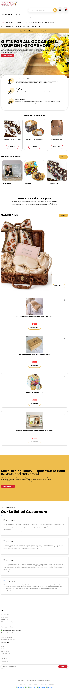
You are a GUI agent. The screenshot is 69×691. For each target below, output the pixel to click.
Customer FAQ (5, 615)
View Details (7, 41)
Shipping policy (5, 619)
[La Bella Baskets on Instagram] (41, 687)
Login (60, 9)
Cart (66, 8)
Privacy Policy (22, 684)
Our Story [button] (9, 23)
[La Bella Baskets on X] (26, 687)
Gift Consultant (43, 31)
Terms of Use (33, 684)
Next (56, 67)
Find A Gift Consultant (11, 15)
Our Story (3, 649)
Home (2, 23)
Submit (63, 666)
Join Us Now (7, 486)
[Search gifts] (55, 10)
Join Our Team (5, 651)
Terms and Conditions (47, 684)
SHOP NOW (11, 147)
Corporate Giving (35, 23)
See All (63, 157)
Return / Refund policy (7, 622)
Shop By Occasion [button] (7, 26)
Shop (2, 656)
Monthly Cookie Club (23, 26)
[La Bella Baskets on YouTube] (49, 687)
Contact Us (36, 26)
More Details (58, 286)
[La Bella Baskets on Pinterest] (32, 687)
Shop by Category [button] (48, 23)
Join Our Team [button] (20, 23)
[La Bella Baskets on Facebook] (20, 687)
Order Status (4, 617)
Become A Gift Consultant (8, 639)
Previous (56, 63)
